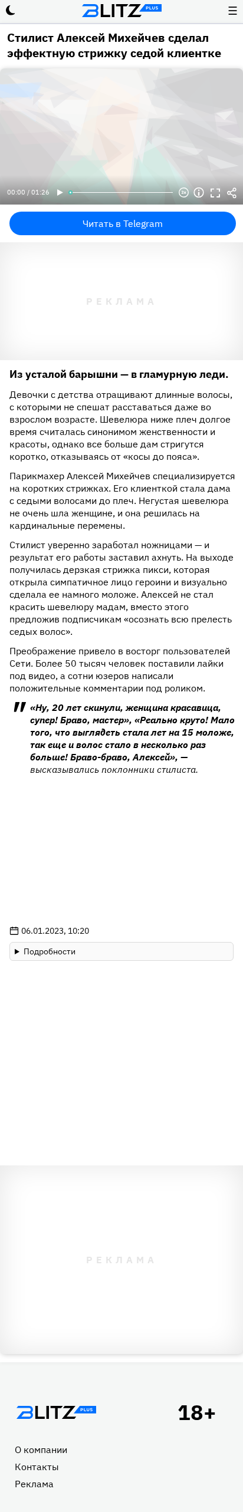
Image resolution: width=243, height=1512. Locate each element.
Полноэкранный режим (215, 193)
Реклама (34, 1484)
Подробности (49, 951)
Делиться (232, 193)
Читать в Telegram (123, 223)
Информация (199, 193)
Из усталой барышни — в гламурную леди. (119, 374)
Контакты (37, 1467)
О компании (41, 1449)
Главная (56, 1412)
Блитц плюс (121, 10)
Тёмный (10, 10)
